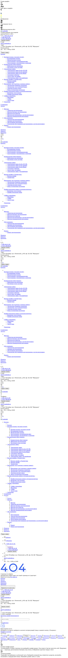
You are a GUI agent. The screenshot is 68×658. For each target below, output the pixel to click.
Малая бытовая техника (14, 60)
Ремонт (6, 125)
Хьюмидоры (10, 82)
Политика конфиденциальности (10, 615)
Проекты (3, 129)
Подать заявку (5, 52)
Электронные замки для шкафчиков (17, 78)
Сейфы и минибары (10, 96)
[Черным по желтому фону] (1, 15)
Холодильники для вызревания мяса (17, 61)
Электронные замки (10, 69)
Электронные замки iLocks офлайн (17, 72)
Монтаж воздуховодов (13, 113)
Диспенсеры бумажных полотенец (17, 85)
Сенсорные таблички (13, 75)
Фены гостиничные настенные (16, 90)
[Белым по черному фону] (1, 12)
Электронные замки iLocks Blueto (16, 73)
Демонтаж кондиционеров (14, 110)
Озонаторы (7, 102)
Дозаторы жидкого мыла (14, 88)
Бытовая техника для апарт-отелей (14, 57)
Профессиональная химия (14, 94)
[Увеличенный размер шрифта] (2, 6)
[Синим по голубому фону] (1, 13)
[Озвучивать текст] (2, 26)
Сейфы (9, 99)
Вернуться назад (5, 577)
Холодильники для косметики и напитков (19, 63)
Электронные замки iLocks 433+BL (17, 70)
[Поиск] (2, 134)
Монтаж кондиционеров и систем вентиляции (20, 115)
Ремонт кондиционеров (14, 127)
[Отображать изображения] (2, 20)
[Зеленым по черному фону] (1, 17)
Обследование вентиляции (15, 122)
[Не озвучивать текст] (1, 28)
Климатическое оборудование (12, 64)
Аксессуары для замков (13, 76)
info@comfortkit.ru (6, 43)
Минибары (10, 97)
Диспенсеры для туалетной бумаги (17, 87)
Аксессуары (10, 100)
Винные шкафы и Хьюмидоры (13, 79)
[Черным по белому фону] (1, 10)
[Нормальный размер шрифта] (2, 4)
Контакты (3, 132)
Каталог (3, 54)
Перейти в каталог (6, 631)
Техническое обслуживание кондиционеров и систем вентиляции (26, 124)
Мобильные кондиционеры (15, 66)
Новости (3, 131)
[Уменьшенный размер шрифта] (1, 3)
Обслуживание (8, 118)
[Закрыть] (1, 641)
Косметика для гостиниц (14, 93)
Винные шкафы (11, 81)
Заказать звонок (5, 40)
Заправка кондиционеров (14, 121)
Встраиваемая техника (13, 58)
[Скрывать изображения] (1, 22)
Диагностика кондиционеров (15, 119)
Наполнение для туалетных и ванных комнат (17, 84)
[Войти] (1, 137)
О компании (4, 104)
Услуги (3, 106)
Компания (3, 583)
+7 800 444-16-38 (8, 35)
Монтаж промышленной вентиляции (17, 116)
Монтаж (6, 109)
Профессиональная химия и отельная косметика (18, 91)
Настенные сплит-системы (14, 67)
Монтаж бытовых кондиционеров (17, 112)
